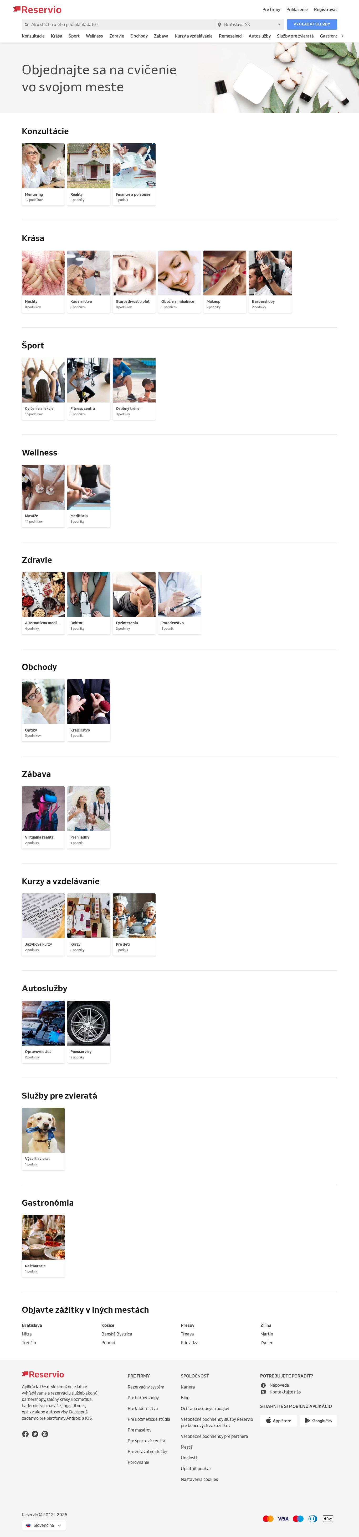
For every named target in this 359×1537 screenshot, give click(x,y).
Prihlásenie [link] (297, 9)
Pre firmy (271, 9)
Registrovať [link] (325, 9)
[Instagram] (44, 1434)
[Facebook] (25, 1434)
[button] (312, 24)
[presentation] (44, 1525)
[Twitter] (35, 1434)
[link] (33, 36)
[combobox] (249, 24)
